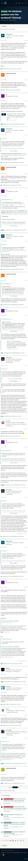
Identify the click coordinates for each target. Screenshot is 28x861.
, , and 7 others (12, 416)
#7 (26, 241)
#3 (26, 100)
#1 (26, 40)
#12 (26, 447)
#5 (26, 173)
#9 (26, 315)
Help (22, 852)
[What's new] (22, 3)
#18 (26, 715)
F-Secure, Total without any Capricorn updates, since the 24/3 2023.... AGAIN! (14, 155)
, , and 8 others (15, 230)
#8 (26, 280)
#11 (26, 428)
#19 (26, 738)
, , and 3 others (14, 352)
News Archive (7, 818)
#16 (26, 674)
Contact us (3, 852)
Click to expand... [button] (14, 150)
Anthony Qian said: (6, 199)
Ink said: (4, 138)
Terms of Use (10, 852)
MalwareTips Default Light (8, 850)
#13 (26, 497)
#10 (26, 365)
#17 (26, 692)
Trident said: (4, 741)
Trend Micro (6, 828)
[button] (2, 3)
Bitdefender (6, 836)
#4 (26, 135)
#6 (26, 196)
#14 (26, 547)
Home (25, 852)
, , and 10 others (12, 68)
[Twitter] (26, 858)
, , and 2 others (11, 185)
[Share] (25, 40)
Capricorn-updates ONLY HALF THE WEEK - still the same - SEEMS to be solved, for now (14, 250)
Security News (7, 803)
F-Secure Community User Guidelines (10, 646)
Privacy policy (17, 852)
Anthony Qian (5, 20)
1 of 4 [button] (10, 787)
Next (14, 787)
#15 (26, 587)
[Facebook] (24, 858)
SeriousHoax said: (6, 450)
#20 (26, 774)
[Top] (2, 855)
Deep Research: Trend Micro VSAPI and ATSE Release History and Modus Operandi (14, 824)
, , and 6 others (11, 89)
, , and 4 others (14, 124)
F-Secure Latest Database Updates (10, 621)
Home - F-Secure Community (14, 341)
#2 (26, 79)
